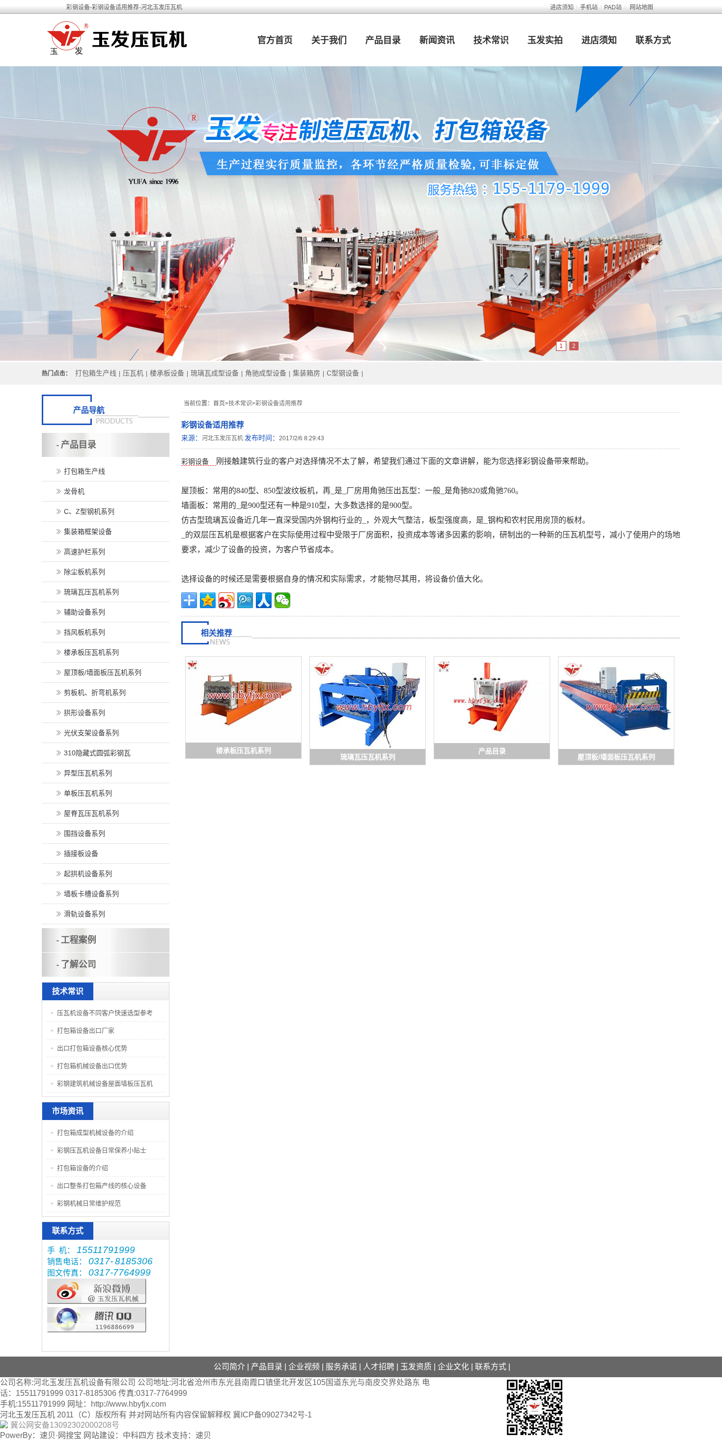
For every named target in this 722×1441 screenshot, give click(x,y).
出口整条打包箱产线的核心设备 (101, 1185)
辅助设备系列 (84, 612)
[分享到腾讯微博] (245, 600)
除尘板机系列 (84, 572)
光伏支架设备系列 (91, 733)
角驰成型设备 (265, 373)
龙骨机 (74, 491)
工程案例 (78, 940)
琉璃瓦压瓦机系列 (367, 757)
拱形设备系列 (84, 713)
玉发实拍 (545, 40)
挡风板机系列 (84, 632)
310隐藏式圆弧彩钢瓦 (97, 753)
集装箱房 (306, 373)
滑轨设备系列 (84, 914)
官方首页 (275, 40)
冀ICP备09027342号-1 (272, 1415)
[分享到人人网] (264, 600)
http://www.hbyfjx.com (128, 1404)
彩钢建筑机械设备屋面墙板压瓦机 (105, 1083)
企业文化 (453, 1366)
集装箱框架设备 (88, 531)
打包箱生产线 (95, 373)
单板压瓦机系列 (88, 793)
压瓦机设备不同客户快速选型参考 (105, 1012)
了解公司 (78, 964)
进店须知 (562, 7)
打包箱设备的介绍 (82, 1168)
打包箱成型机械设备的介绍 (95, 1132)
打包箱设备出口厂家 (85, 1030)
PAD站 (613, 7)
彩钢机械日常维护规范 (89, 1203)
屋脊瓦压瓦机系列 (91, 813)
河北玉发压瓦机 (222, 438)
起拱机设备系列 (88, 874)
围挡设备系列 (84, 833)
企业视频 (304, 1366)
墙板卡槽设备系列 (91, 894)
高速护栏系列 (84, 552)
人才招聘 (378, 1366)
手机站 (589, 7)
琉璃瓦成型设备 (215, 373)
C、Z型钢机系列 (89, 511)
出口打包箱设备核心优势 (92, 1048)
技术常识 (491, 40)
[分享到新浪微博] (226, 600)
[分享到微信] (282, 600)
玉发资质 (416, 1366)
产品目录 (383, 40)
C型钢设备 (343, 373)
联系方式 (653, 40)
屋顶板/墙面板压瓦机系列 (616, 757)
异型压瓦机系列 (88, 773)
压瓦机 (133, 373)
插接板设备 (81, 853)
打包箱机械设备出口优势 (92, 1065)
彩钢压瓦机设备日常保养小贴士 (101, 1150)
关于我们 (329, 40)
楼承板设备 (167, 373)
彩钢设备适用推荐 (279, 403)
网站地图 (641, 7)
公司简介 (229, 1366)
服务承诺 (341, 1366)
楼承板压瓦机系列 (243, 750)
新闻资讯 (437, 40)
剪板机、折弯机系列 (95, 692)
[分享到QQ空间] (208, 600)
